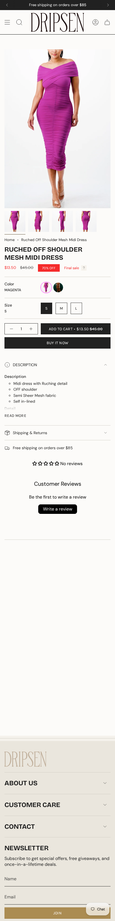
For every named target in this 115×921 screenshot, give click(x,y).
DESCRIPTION (25, 364)
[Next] (108, 5)
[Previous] (6, 5)
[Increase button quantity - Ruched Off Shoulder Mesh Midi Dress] (31, 328)
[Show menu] (7, 22)
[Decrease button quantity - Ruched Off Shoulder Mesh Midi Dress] (11, 328)
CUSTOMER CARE (32, 805)
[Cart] (107, 22)
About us (20, 783)
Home (9, 239)
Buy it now (58, 343)
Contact (19, 826)
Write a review (57, 509)
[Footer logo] (25, 759)
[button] (46, 463)
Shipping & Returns (30, 432)
